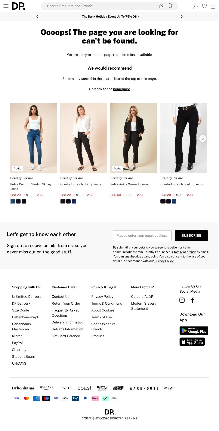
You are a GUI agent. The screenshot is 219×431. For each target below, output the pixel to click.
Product (97, 336)
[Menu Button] (6, 6)
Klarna (17, 336)
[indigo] (18, 201)
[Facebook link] (192, 300)
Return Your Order (66, 303)
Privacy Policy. (164, 261)
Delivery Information (68, 322)
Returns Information (67, 329)
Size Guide (20, 310)
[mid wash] (12, 201)
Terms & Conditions (106, 303)
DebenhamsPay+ (25, 317)
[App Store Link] (193, 336)
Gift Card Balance (66, 336)
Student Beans (24, 357)
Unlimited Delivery (26, 297)
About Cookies (102, 310)
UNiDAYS (19, 363)
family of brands (185, 252)
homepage (121, 89)
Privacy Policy (102, 297)
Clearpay (19, 350)
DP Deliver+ (21, 303)
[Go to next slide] (202, 138)
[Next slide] (181, 16)
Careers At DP (142, 297)
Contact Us (60, 297)
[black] (24, 201)
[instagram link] (182, 300)
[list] (109, 156)
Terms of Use (101, 317)
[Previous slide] (37, 16)
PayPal (17, 343)
